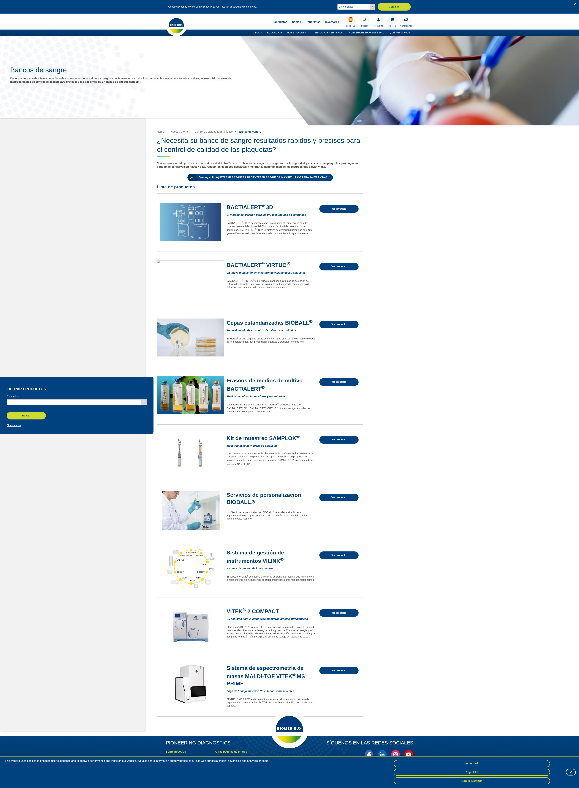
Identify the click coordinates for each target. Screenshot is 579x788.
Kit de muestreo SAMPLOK (263, 438)
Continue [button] (394, 6)
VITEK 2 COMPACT (253, 611)
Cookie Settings (471, 780)
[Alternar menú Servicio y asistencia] (344, 33)
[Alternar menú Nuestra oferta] (310, 33)
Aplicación (13, 396)
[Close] (571, 772)
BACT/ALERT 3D (250, 207)
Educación (274, 32)
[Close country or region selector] (575, 4)
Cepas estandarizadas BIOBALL (270, 323)
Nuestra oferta (298, 32)
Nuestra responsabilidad (366, 32)
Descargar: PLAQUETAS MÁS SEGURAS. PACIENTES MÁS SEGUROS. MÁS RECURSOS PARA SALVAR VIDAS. (263, 177)
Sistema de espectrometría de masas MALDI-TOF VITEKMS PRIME (266, 676)
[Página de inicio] (176, 25)
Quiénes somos (400, 32)
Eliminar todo (14, 425)
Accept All (472, 763)
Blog (258, 32)
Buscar (26, 415)
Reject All (472, 772)
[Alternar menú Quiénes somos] (411, 33)
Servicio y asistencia (329, 32)
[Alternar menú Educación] (283, 33)
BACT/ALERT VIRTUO (258, 265)
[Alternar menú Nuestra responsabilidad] (385, 33)
